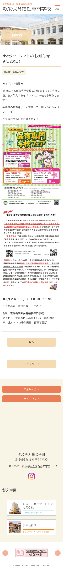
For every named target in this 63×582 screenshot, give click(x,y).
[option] (31, 553)
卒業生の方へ (31, 389)
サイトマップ (31, 398)
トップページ (31, 364)
